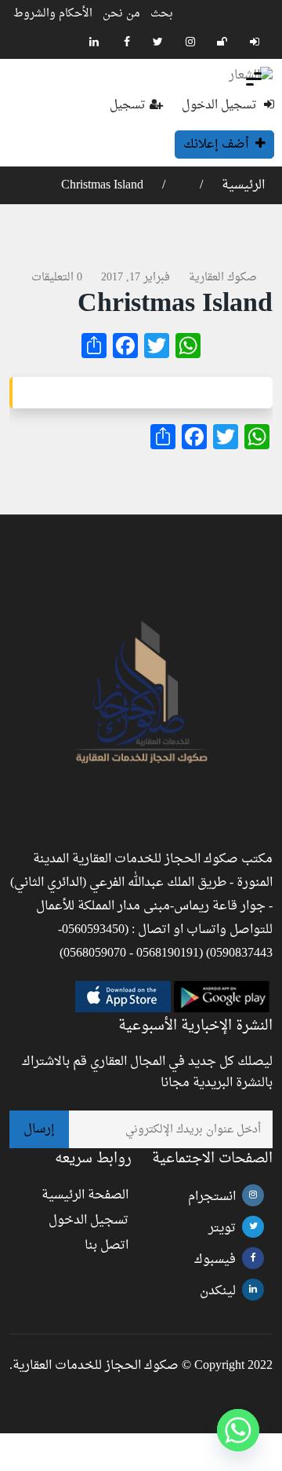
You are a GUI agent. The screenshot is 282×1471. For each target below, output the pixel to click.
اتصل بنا (106, 1245)
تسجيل (128, 105)
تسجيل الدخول (221, 105)
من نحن (121, 13)
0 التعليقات (56, 277)
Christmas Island (102, 185)
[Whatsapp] (238, 1430)
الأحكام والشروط (52, 13)
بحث (161, 13)
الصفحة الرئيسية (85, 1195)
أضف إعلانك (217, 144)
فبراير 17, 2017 (135, 277)
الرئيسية (242, 185)
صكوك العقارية (223, 277)
